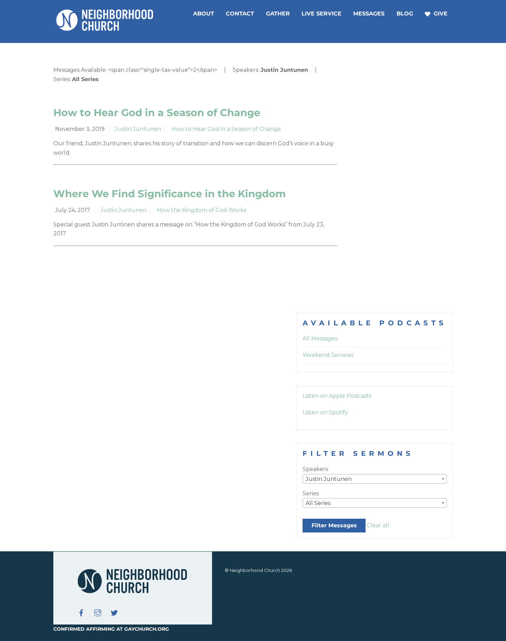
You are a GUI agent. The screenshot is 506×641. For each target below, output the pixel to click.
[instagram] (98, 612)
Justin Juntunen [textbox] (329, 479)
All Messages (320, 338)
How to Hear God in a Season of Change (156, 112)
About (203, 13)
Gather (278, 13)
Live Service (321, 13)
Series (311, 493)
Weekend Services (328, 355)
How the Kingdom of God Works (201, 210)
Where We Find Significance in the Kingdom (169, 194)
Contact (240, 13)
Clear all (378, 525)
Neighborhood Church (255, 570)
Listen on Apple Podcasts (337, 396)
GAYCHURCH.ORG (146, 629)
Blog (405, 13)
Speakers (315, 469)
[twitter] (114, 612)
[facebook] (81, 612)
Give (439, 13)
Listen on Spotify (325, 412)
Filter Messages (334, 525)
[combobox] (375, 479)
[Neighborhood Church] (105, 29)
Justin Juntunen (138, 129)
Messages (368, 13)
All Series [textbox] (318, 503)
